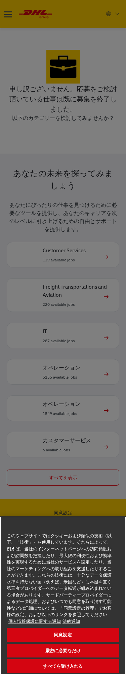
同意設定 (63, 634)
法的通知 (71, 621)
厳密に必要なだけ (63, 650)
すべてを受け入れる (63, 666)
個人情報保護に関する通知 (34, 621)
